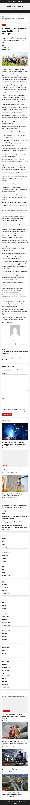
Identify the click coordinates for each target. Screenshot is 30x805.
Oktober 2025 (5, 628)
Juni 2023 (4, 681)
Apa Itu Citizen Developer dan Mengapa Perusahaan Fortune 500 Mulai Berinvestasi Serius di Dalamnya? (14, 444)
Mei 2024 (4, 653)
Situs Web (4, 404)
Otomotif (4, 558)
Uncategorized (6, 575)
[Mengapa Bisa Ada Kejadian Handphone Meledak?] (15, 458)
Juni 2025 (4, 633)
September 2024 (6, 644)
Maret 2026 (5, 613)
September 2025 (6, 630)
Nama (4, 393)
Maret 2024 (5, 659)
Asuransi (4, 538)
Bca (3, 541)
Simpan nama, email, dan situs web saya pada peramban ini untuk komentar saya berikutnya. (15, 410)
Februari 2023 (5, 687)
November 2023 (6, 667)
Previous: (15, 351)
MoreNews (21, 801)
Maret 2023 (5, 684)
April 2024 (4, 656)
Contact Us (5, 587)
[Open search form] (27, 11)
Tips (3, 569)
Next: (13, 357)
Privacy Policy (5, 593)
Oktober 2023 (5, 670)
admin (4, 45)
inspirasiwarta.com (15, 6)
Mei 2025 (4, 636)
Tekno (4, 25)
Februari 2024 (5, 661)
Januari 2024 (5, 664)
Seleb (3, 564)
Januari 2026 (5, 619)
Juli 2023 (4, 678)
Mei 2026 (4, 608)
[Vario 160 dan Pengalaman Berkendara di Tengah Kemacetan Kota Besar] (15, 757)
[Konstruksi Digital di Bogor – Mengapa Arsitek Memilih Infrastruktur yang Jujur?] (15, 782)
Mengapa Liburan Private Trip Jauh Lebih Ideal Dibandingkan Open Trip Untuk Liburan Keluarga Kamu (14, 511)
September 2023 (6, 673)
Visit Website (9, 344)
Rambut (4, 561)
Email (3, 398)
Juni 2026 (4, 605)
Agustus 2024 (5, 647)
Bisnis (3, 544)
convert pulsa (5, 547)
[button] (2, 11)
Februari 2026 (5, 616)
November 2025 (6, 625)
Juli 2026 (4, 602)
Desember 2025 (6, 622)
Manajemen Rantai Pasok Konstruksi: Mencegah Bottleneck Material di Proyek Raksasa (13, 716)
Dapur (3, 550)
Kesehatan (5, 555)
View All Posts (20, 344)
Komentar (5, 373)
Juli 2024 (4, 650)
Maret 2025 (5, 639)
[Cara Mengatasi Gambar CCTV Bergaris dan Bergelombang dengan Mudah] (15, 483)
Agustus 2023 (5, 675)
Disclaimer (4, 590)
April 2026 (4, 611)
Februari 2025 (5, 642)
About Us (4, 584)
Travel (3, 572)
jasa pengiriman (6, 552)
